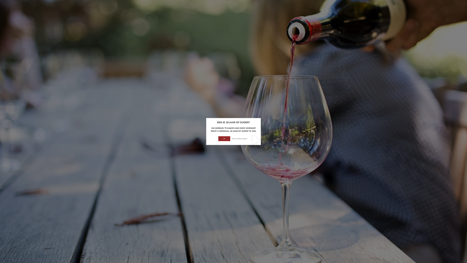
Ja (224, 138)
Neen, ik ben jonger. (239, 139)
